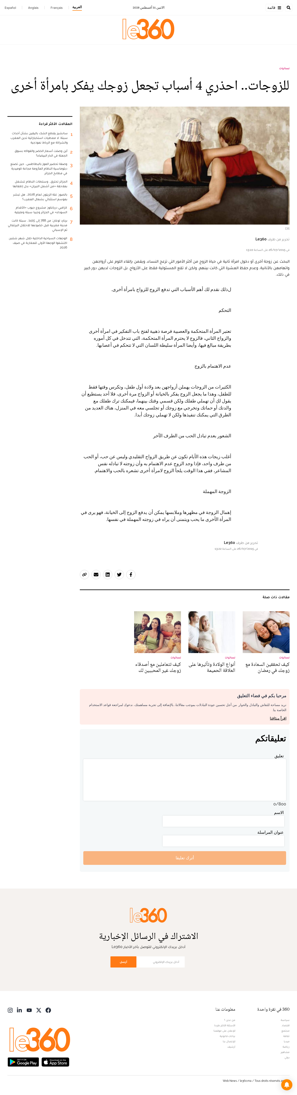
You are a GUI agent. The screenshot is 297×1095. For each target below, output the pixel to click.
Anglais (33, 8)
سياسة (285, 1020)
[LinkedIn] (20, 1010)
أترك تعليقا (185, 857)
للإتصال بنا (229, 1041)
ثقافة (286, 1036)
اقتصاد (286, 1025)
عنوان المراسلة (270, 832)
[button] (286, 1084)
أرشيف (231, 1046)
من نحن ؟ (229, 1020)
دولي (287, 1057)
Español (10, 8)
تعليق (279, 755)
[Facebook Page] (48, 1010)
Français (57, 8)
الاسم (279, 812)
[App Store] (55, 1062)
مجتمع (285, 1030)
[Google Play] (23, 1062)
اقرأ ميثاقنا (278, 718)
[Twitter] (39, 1010)
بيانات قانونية (227, 1036)
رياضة (286, 1046)
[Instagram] (10, 1010)
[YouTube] (29, 1010)
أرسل (123, 962)
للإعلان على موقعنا (224, 1030)
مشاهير (285, 1052)
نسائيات (284, 68)
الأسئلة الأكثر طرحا (224, 1025)
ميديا (287, 1041)
